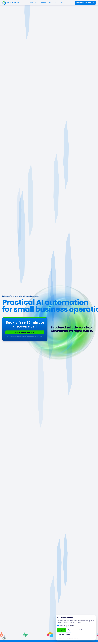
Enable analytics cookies (66, 625)
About (43, 2)
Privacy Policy (76, 638)
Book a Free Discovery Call (85, 3)
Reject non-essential (75, 630)
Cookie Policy (66, 638)
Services (34, 3)
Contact (52, 2)
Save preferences (64, 634)
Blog (62, 2)
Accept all (61, 630)
